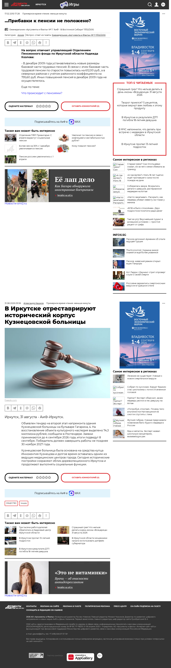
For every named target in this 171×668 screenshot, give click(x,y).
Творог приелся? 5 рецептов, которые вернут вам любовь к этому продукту (139, 105)
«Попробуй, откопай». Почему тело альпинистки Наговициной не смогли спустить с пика (145, 412)
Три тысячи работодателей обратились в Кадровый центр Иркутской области (35, 530)
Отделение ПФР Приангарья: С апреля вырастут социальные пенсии (35, 138)
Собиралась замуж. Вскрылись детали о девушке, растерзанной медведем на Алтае (144, 189)
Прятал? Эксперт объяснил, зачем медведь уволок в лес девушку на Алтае (145, 401)
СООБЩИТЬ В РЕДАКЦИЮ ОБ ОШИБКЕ (44, 610)
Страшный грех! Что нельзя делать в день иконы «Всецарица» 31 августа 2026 (139, 92)
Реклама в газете (72, 606)
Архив (21, 35)
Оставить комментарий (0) (85, 106)
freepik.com (11, 400)
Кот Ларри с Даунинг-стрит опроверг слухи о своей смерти (145, 273)
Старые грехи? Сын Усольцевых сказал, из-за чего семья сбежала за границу (146, 167)
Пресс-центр (120, 606)
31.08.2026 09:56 (13, 303)
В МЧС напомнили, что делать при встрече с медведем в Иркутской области (140, 132)
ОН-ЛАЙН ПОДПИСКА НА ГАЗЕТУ (145, 606)
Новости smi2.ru (16, 203)
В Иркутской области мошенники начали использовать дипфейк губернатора (89, 541)
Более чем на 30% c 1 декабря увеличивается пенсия (34, 147)
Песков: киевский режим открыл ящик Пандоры (143, 262)
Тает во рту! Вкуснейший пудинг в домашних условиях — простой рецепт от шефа (145, 222)
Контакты (31, 606)
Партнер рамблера (55, 655)
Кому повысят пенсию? (84, 146)
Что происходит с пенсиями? (41, 93)
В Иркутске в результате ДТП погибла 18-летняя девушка (140, 119)
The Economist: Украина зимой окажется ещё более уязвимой (142, 251)
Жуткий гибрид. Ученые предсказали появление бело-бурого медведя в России (146, 423)
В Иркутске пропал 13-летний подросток (139, 145)
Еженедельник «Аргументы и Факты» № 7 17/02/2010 (79, 35)
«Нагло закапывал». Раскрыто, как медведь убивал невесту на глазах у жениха (146, 200)
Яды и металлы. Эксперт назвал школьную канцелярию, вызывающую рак (143, 434)
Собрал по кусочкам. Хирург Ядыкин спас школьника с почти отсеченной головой (146, 390)
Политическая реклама (97, 606)
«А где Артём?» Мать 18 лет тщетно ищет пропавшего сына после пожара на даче (145, 178)
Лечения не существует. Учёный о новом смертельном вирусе (144, 377)
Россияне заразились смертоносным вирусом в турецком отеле (145, 284)
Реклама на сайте (49, 606)
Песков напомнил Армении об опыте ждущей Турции (145, 240)
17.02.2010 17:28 (12, 13)
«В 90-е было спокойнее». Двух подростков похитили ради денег (144, 209)
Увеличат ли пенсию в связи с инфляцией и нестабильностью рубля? (88, 138)
